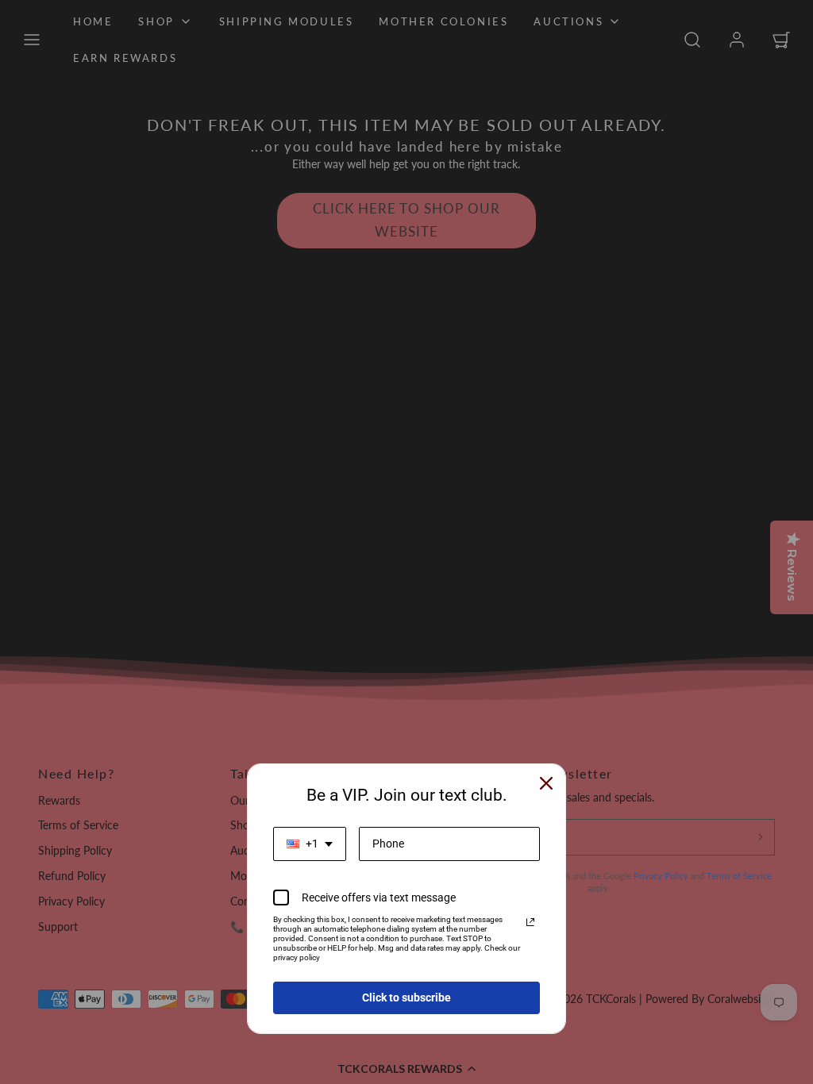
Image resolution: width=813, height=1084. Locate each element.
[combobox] (309, 844)
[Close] (546, 783)
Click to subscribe (406, 997)
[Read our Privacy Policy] (530, 922)
